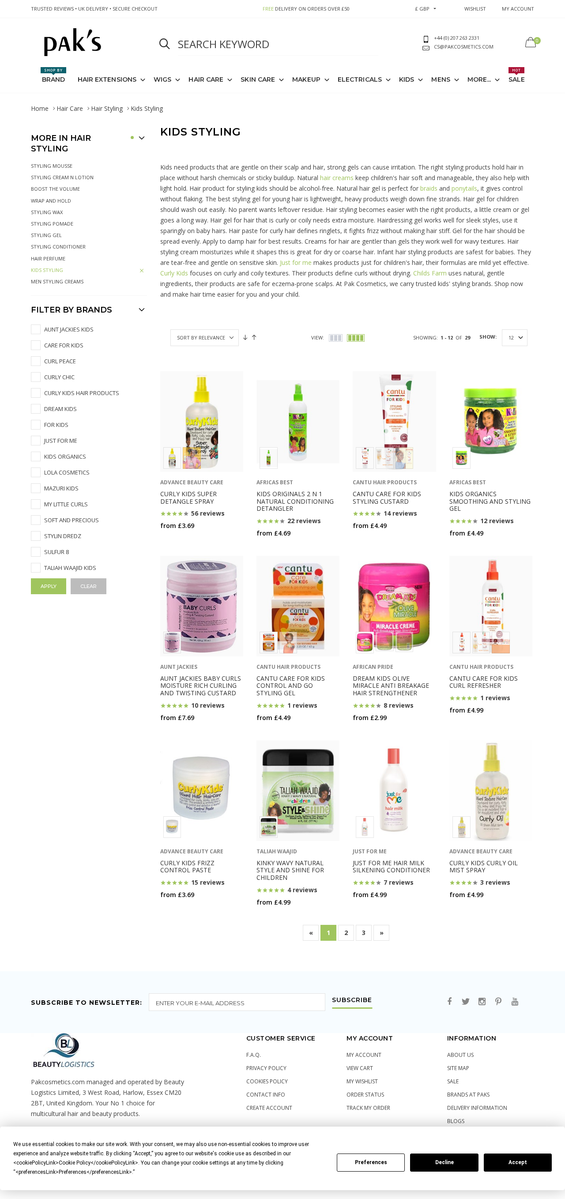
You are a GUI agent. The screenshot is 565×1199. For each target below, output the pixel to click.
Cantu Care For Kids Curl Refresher (483, 682)
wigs (162, 79)
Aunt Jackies (178, 667)
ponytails (464, 188)
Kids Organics (65, 456)
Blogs (455, 1121)
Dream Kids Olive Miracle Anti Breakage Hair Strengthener (391, 686)
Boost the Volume (55, 188)
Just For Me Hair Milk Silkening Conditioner (391, 867)
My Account (364, 1055)
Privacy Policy (266, 1068)
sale (453, 1081)
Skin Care (258, 79)
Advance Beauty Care (191, 482)
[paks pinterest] (498, 1002)
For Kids (56, 425)
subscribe (352, 1000)
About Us (460, 1055)
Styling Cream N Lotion (62, 177)
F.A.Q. (253, 1055)
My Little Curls (66, 504)
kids (406, 79)
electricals (360, 79)
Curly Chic (59, 377)
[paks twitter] (465, 1002)
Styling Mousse (51, 165)
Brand (53, 75)
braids (428, 188)
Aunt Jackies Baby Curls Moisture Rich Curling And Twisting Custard (200, 686)
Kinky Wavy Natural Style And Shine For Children (290, 870)
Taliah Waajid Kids (70, 568)
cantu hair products (385, 482)
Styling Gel (46, 235)
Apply (48, 586)
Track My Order (368, 1108)
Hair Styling (107, 108)
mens (440, 79)
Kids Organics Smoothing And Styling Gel (490, 501)
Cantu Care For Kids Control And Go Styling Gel (290, 686)
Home (40, 108)
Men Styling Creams (57, 281)
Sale (516, 75)
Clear (88, 586)
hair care (205, 79)
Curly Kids (174, 273)
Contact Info (265, 1094)
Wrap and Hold (51, 200)
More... (479, 79)
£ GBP (422, 8)
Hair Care (69, 108)
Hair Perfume (48, 258)
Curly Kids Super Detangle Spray (188, 497)
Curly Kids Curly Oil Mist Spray (483, 867)
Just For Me (60, 441)
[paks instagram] (482, 1002)
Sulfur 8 (56, 552)
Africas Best (274, 482)
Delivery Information (477, 1108)
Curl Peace (60, 361)
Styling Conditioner (58, 246)
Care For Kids (63, 345)
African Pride (373, 667)
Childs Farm (430, 273)
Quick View (182, 542)
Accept (517, 1162)
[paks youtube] (514, 1002)
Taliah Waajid (276, 851)
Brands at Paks (468, 1094)
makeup (306, 79)
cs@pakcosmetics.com (463, 46)
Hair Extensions (107, 79)
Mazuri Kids (61, 488)
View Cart (360, 1068)
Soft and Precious (71, 520)
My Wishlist (362, 1081)
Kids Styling (47, 270)
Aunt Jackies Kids (69, 329)
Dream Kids (60, 409)
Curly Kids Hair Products (81, 393)
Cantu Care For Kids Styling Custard (387, 497)
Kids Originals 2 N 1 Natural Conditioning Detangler (295, 501)
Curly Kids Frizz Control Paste (187, 867)
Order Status (365, 1094)
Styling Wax (47, 212)
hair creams (337, 177)
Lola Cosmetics (67, 472)
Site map (458, 1068)
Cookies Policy (267, 1081)
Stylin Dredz (62, 536)
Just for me (296, 262)
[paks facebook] (449, 1002)
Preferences (371, 1162)
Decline (444, 1162)
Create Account (269, 1108)
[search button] (164, 44)
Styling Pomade (52, 223)
